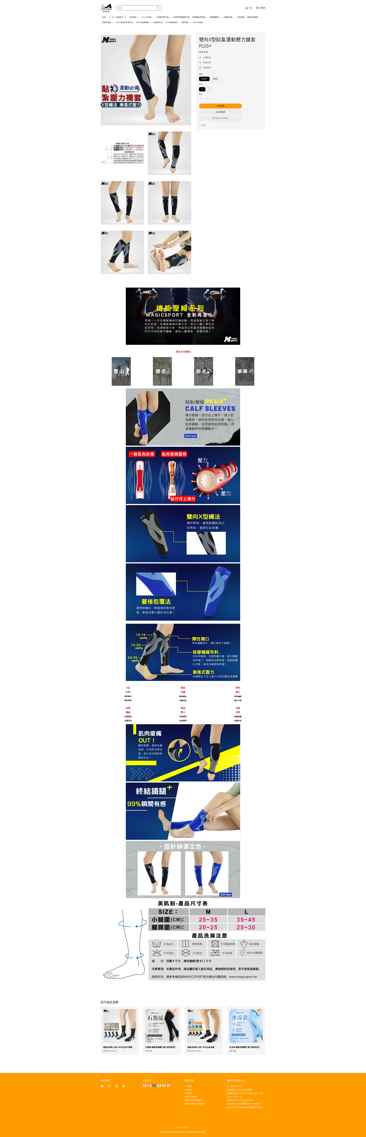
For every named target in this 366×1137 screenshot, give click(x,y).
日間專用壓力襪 (162, 17)
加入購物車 (220, 112)
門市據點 (188, 1086)
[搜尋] (158, 7)
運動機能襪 (214, 17)
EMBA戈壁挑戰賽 (142, 22)
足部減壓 (240, 17)
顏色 (201, 74)
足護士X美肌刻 (190, 1097)
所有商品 (133, 17)
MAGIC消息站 (198, 22)
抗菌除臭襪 (228, 17)
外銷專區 (188, 1093)
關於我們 (188, 1090)
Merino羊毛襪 (146, 17)
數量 (200, 94)
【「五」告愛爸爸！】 (118, 17)
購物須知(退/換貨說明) (194, 1100)
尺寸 (201, 84)
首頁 (104, 17)
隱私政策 (163, 1132)
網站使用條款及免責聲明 (194, 1104)
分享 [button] (203, 125)
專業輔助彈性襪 (199, 17)
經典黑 (204, 79)
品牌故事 (184, 22)
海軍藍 (215, 79)
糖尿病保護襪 (252, 17)
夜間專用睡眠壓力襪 (181, 17)
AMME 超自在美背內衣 (124, 22)
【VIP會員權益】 (171, 22)
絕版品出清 (158, 22)
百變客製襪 (106, 22)
